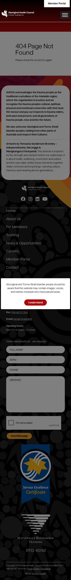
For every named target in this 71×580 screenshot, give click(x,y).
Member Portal (57, 3)
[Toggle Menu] (65, 15)
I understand (35, 302)
